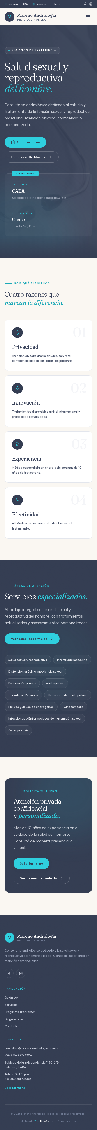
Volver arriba (68, 1121)
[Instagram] (90, 4)
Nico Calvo (46, 1121)
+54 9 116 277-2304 (18, 1055)
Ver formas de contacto (38, 878)
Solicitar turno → (17, 1088)
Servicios (11, 1005)
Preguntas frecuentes (20, 1012)
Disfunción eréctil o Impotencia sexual (35, 671)
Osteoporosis (18, 730)
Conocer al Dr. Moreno (28, 157)
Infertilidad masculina (72, 660)
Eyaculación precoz (22, 683)
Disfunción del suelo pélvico (68, 695)
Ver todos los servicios (29, 639)
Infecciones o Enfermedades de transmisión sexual (44, 718)
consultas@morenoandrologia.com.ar (32, 1048)
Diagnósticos (14, 1019)
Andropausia (55, 683)
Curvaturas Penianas (23, 695)
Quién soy (12, 997)
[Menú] (87, 16)
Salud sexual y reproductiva (27, 660)
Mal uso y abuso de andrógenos (31, 707)
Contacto (11, 1026)
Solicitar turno (28, 142)
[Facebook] (85, 4)
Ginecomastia (73, 707)
